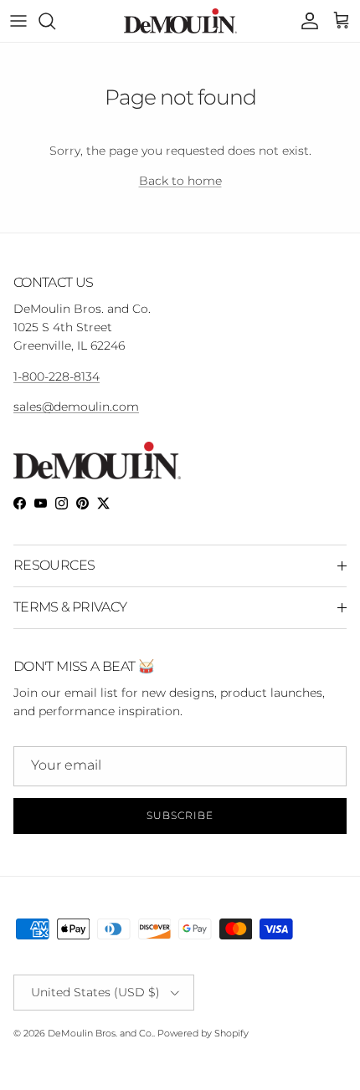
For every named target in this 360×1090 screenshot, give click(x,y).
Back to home (180, 180)
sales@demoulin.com (76, 406)
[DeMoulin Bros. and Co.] (180, 20)
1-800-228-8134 (56, 376)
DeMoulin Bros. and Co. (100, 1033)
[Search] (55, 21)
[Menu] (18, 21)
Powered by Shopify (203, 1033)
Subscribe (180, 815)
